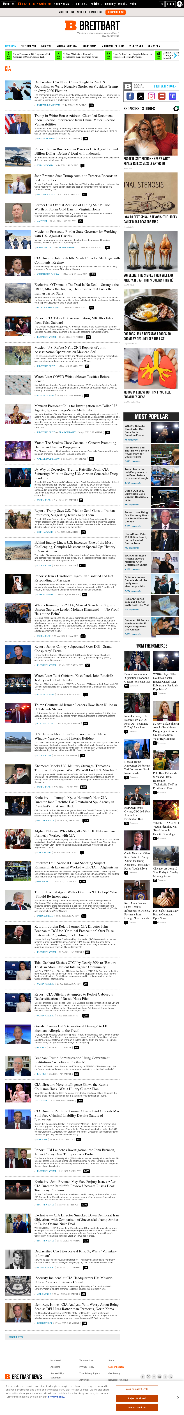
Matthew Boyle (45, 820)
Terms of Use (86, 1360)
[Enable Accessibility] (180, 4)
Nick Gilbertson (46, 138)
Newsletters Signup (118, 1380)
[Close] (178, 1397)
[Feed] (170, 1376)
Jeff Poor (42, 1139)
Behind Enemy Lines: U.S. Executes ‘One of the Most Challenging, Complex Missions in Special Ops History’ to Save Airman (75, 546)
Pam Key (41, 1047)
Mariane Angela (46, 194)
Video (133, 4)
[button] (8, 4)
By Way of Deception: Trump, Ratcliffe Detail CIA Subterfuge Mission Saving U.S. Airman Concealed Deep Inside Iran (76, 473)
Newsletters (44, 4)
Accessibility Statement (57, 1375)
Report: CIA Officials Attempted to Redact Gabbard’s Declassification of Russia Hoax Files (73, 996)
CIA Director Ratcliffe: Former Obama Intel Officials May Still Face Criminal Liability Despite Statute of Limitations (77, 1115)
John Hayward (45, 165)
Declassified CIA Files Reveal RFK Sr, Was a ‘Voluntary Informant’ (75, 1253)
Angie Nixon (89, 46)
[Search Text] (162, 4)
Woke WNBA (136, 46)
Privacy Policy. (56, 1396)
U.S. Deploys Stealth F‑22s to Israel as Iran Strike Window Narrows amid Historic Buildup (70, 736)
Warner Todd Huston (48, 458)
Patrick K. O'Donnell (48, 307)
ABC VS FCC (154, 46)
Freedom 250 (28, 46)
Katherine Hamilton (48, 105)
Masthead (55, 1360)
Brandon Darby (67, 247)
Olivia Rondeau (45, 983)
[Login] (170, 4)
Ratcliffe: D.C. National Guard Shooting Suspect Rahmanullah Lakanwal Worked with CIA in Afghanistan (76, 865)
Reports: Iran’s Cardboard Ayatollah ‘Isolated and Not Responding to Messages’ (73, 578)
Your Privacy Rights (137, 1389)
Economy (110, 4)
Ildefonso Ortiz (46, 247)
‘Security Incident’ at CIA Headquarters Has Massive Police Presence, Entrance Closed (73, 1279)
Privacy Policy (86, 1367)
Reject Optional (137, 1398)
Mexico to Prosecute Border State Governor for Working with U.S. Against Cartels (75, 233)
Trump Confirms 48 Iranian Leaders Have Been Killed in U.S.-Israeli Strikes (75, 706)
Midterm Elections (113, 46)
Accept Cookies (137, 1407)
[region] (92, 1398)
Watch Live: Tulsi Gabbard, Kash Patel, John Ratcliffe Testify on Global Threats (73, 677)
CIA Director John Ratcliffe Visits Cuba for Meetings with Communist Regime (77, 260)
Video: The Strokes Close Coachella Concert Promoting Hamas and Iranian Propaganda (75, 444)
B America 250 (62, 4)
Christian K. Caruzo (48, 274)
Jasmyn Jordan (45, 916)
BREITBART (99, 25)
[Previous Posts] (18, 1337)
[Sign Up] (115, 12)
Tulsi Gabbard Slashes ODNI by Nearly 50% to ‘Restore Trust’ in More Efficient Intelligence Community (75, 964)
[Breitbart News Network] (128, 86)
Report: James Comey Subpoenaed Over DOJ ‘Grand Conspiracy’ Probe (73, 648)
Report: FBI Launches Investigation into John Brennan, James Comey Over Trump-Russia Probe (74, 1151)
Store (111, 1360)
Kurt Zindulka (45, 723)
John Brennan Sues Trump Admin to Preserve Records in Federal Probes (75, 177)
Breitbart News (45, 395)
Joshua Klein (44, 500)
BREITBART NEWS (27, 1376)
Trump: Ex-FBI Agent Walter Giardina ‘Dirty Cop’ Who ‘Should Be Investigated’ (75, 894)
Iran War (46, 46)
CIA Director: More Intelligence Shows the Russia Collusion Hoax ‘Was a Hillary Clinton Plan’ (71, 1086)
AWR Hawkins (44, 852)
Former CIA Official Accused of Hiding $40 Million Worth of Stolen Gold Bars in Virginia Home (72, 207)
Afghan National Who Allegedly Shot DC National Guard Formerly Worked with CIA (76, 833)
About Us (55, 1367)
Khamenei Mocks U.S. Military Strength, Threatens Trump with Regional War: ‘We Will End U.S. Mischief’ (75, 767)
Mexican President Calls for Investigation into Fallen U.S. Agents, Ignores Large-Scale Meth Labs (76, 407)
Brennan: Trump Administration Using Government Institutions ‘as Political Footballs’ (72, 1059)
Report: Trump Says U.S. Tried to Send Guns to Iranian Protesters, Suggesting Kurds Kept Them (74, 512)
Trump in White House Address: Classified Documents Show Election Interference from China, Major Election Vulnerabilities (75, 120)
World (121, 4)
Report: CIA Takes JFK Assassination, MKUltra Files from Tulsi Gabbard (73, 320)
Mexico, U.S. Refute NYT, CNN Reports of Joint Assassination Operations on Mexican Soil (69, 349)
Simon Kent (43, 881)
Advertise (84, 1380)
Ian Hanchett (44, 1323)
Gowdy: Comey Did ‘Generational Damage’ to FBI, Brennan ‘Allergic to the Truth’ (71, 1028)
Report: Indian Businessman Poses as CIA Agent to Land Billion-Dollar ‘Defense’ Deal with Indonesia (76, 151)
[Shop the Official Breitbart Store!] (165, 86)
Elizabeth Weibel (46, 337)
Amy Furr (42, 221)
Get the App (114, 1373)
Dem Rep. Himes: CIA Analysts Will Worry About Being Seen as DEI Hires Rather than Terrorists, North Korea (76, 1306)
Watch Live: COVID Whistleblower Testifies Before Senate (72, 378)
